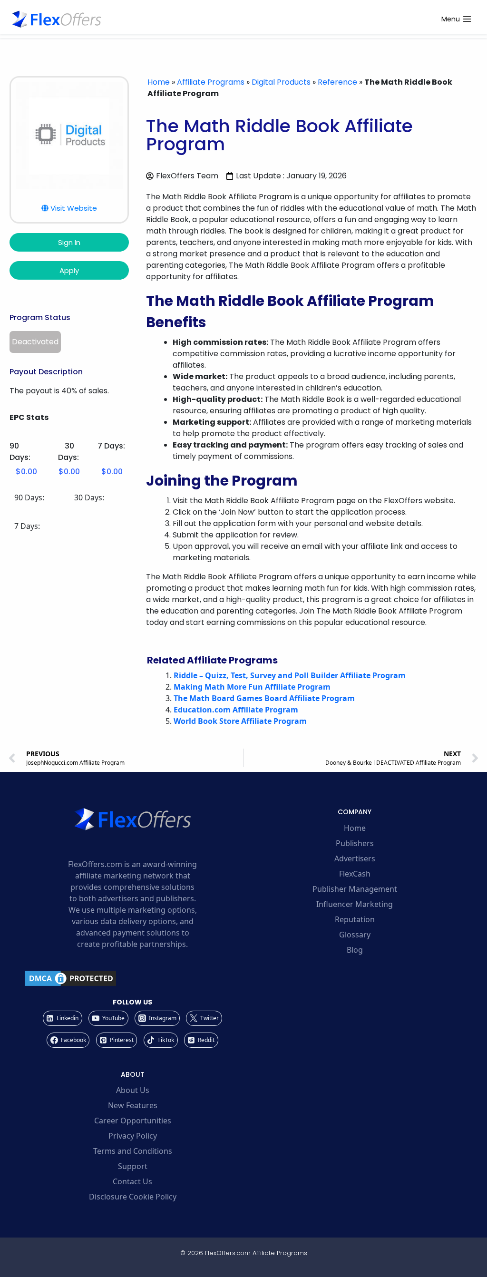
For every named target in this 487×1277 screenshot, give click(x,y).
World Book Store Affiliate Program (240, 721)
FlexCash (354, 873)
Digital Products (281, 82)
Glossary (354, 934)
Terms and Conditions (132, 1151)
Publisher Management (354, 889)
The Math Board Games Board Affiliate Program (264, 698)
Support (132, 1166)
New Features (132, 1105)
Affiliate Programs (210, 82)
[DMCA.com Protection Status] (132, 978)
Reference (337, 82)
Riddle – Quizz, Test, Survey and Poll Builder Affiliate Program (290, 675)
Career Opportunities (132, 1120)
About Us (132, 1090)
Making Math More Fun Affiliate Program (252, 687)
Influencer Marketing (354, 904)
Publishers (355, 843)
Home (158, 82)
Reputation (355, 919)
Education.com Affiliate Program (236, 709)
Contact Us (132, 1181)
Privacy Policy (132, 1136)
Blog (355, 950)
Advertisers (354, 858)
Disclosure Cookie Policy (132, 1196)
